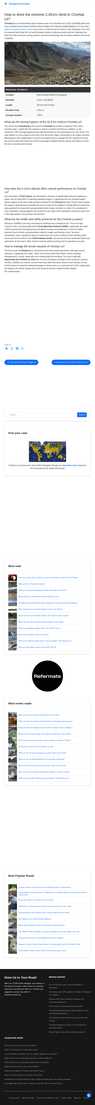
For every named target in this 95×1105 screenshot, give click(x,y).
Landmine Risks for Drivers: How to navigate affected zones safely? (30, 1054)
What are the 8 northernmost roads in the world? (23, 1075)
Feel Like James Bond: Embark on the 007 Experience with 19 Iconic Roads (48, 578)
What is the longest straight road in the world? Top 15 (39, 628)
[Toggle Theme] (89, 1095)
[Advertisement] (47, 166)
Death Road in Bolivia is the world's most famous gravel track (42, 951)
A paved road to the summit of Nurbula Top (70, 362)
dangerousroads (19, 3)
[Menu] (6, 3)
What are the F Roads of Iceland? (31, 584)
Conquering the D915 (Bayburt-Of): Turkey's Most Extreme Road (43, 913)
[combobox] (42, 414)
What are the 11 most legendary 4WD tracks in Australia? (26, 1062)
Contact (86, 1098)
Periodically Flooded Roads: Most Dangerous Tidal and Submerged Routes (47, 603)
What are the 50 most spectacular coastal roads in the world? (42, 753)
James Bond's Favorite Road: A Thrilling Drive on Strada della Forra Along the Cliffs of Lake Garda (52, 893)
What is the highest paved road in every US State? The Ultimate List (45, 641)
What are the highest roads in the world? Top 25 (37, 647)
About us (77, 1098)
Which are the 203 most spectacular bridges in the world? (40, 622)
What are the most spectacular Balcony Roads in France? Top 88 (43, 772)
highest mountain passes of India (18, 29)
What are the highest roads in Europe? (33, 635)
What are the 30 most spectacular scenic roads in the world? (42, 766)
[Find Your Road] (47, 452)
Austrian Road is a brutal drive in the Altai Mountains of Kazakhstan (44, 887)
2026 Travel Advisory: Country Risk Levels (20, 1050)
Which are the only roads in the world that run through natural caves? (45, 721)
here (31, 989)
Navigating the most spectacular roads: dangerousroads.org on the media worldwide (37, 1079)
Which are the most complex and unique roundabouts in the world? (44, 734)
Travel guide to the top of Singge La (22, 362)
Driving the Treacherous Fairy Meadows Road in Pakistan (40, 938)
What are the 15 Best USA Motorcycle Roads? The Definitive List (43, 778)
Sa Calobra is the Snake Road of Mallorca (34, 919)
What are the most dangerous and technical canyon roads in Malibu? (45, 728)
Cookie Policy (66, 1098)
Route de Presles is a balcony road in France (36, 900)
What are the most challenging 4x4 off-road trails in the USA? (42, 590)
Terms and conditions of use (47, 1098)
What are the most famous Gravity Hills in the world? (38, 715)
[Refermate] (47, 676)
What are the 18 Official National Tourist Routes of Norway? (41, 759)
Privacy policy (14, 1098)
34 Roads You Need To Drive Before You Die (35, 747)
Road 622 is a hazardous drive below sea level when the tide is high (44, 906)
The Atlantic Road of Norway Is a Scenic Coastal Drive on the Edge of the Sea (48, 932)
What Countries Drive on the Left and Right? (21, 1067)
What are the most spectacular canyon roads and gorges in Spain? (44, 740)
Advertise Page (28, 1098)
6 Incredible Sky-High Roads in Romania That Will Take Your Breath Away (33, 1083)
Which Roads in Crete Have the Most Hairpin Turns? (38, 597)
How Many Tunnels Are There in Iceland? (20, 1045)
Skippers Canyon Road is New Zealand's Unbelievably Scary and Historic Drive (49, 944)
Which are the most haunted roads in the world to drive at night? (43, 616)
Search (82, 415)
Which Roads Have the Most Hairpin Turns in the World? (40, 609)
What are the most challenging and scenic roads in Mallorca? (28, 1058)
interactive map (69, 465)
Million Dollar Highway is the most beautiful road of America (41, 925)
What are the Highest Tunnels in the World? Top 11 (24, 1071)
